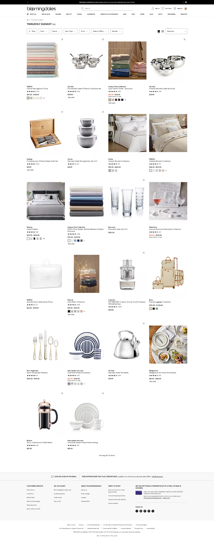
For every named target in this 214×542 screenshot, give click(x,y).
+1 (84, 240)
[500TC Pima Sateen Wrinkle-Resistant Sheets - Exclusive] (87, 201)
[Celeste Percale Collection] (168, 133)
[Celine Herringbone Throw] (46, 60)
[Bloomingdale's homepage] (28, 20)
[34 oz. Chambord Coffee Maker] (46, 414)
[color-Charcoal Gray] (116, 100)
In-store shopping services (116, 496)
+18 (125, 100)
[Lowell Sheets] (46, 201)
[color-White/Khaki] (116, 170)
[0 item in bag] (185, 8)
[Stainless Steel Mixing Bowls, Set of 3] (87, 133)
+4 (165, 170)
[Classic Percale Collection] (127, 133)
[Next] (62, 60)
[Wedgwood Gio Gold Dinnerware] (168, 344)
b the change (85, 494)
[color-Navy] (34, 238)
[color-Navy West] (81, 384)
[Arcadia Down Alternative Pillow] (46, 274)
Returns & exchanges (33, 501)
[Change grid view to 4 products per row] (159, 31)
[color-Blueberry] (122, 100)
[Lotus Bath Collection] (87, 274)
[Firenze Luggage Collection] (168, 274)
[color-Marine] (78, 240)
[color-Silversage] (34, 98)
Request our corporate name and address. (127, 532)
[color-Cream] (150, 309)
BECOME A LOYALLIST (86, 2)
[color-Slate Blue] (28, 98)
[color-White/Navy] (113, 170)
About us (84, 490)
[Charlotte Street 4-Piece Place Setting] (87, 414)
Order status (58, 497)
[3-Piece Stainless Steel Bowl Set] (168, 60)
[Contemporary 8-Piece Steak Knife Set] (46, 133)
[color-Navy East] (72, 384)
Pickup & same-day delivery (117, 499)
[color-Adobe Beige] (110, 100)
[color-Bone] (28, 238)
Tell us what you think (33, 509)
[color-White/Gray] (110, 170)
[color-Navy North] (69, 384)
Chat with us (31, 490)
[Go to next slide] (183, 2)
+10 (44, 98)
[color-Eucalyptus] (157, 309)
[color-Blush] (81, 311)
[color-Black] (119, 100)
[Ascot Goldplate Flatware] (46, 344)
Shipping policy (32, 505)
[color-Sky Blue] (75, 311)
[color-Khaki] (41, 238)
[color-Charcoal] (81, 240)
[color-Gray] (160, 170)
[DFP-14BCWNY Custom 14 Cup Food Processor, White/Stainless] (127, 274)
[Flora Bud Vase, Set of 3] (127, 201)
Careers (83, 497)
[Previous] (29, 60)
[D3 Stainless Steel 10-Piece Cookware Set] (87, 60)
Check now (166, 498)
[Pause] (186, 2)
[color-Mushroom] (31, 98)
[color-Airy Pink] (113, 100)
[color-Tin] (41, 98)
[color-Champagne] (37, 238)
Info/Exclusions (157, 476)
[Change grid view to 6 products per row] (163, 31)
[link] (46, 92)
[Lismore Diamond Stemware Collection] (168, 201)
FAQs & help (30, 497)
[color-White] (154, 170)
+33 (44, 238)
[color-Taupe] (37, 98)
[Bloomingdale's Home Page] (41, 9)
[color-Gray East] (75, 384)
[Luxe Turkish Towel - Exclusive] (127, 60)
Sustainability (85, 501)
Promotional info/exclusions (153, 498)
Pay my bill (57, 501)
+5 (84, 311)
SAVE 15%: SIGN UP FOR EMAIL (66, 476)
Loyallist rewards (59, 494)
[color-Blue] (157, 170)
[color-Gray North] (78, 384)
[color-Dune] (78, 311)
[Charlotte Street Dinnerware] (87, 344)
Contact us (30, 494)
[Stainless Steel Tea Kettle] (127, 344)
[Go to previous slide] (28, 2)
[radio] (28, 98)
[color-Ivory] (150, 170)
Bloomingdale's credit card (62, 490)
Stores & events (113, 503)
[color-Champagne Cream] (72, 311)
